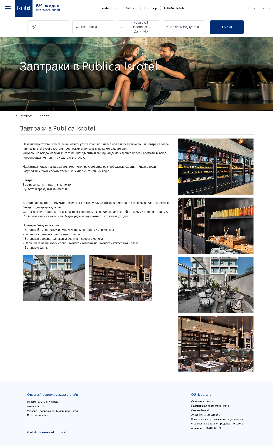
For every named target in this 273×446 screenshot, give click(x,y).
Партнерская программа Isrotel (210, 406)
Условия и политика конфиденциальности (52, 411)
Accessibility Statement (205, 415)
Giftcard (131, 8)
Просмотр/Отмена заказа (42, 402)
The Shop (150, 8)
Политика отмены (37, 415)
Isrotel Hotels (110, 8)
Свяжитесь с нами (202, 401)
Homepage (26, 115)
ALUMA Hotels (174, 8)
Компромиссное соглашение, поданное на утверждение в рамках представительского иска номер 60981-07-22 (217, 423)
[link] (23, 8)
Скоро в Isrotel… (201, 410)
